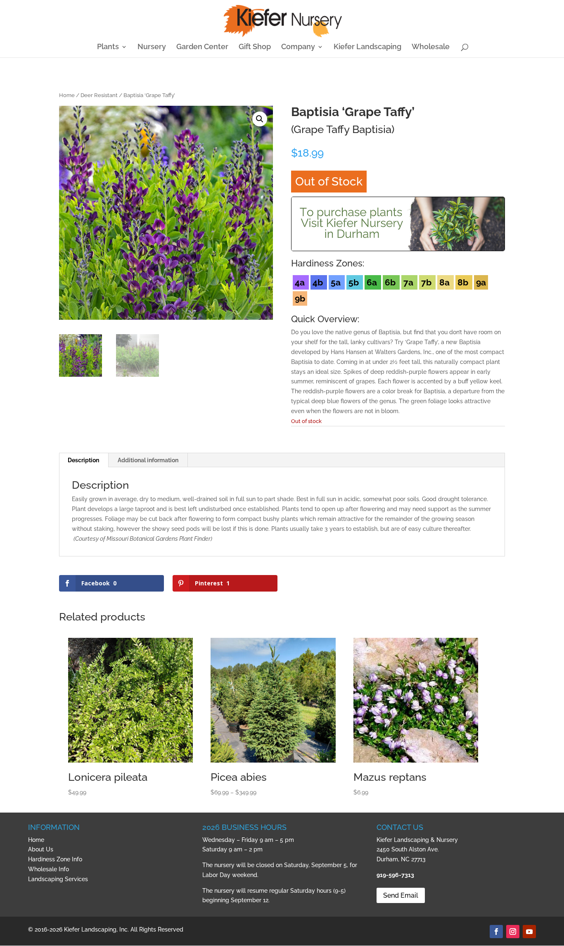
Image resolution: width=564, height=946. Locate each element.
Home (67, 95)
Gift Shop (255, 47)
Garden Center (202, 47)
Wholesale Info (48, 869)
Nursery (151, 47)
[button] (259, 119)
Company (298, 47)
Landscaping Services (58, 879)
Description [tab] (83, 460)
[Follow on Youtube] (529, 931)
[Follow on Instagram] (512, 931)
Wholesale (431, 47)
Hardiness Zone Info (55, 859)
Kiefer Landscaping (367, 47)
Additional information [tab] (148, 460)
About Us (40, 849)
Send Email (400, 895)
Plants (108, 47)
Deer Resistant (99, 95)
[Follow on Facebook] (496, 931)
